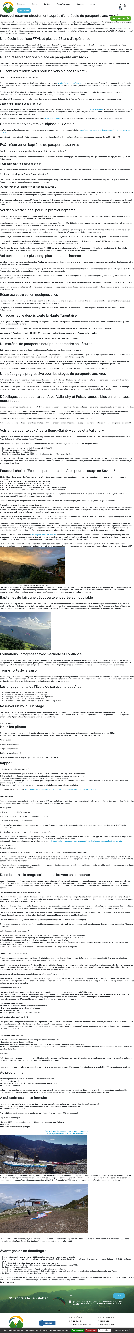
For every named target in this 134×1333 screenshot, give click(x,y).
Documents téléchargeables (80, 1325)
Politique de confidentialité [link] (121, 1330)
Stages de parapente (106, 1317)
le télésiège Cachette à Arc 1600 (71, 83)
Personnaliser (104, 1330)
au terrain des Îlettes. (52, 118)
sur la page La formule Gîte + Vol (43, 535)
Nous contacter (75, 1321)
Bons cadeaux (24, 10)
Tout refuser (91, 1330)
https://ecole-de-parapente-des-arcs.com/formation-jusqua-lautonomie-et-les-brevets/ (60, 789)
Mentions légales (75, 1317)
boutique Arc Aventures (93, 109)
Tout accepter (77, 1330)
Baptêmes (21, 4)
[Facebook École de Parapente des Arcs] (47, 1323)
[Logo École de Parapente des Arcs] (8, 7)
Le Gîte (47, 4)
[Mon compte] (124, 5)
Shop (92, 4)
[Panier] (120, 5)
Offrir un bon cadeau (106, 1325)
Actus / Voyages (63, 4)
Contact (80, 4)
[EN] (120, 8)
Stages (34, 4)
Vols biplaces (103, 1321)
